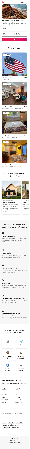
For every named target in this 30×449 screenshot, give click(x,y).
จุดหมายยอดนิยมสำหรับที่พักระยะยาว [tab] (10, 383)
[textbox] (8, 35)
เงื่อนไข (18, 442)
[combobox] (14, 30)
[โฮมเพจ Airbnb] (3, 2)
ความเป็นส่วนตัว (12, 442)
